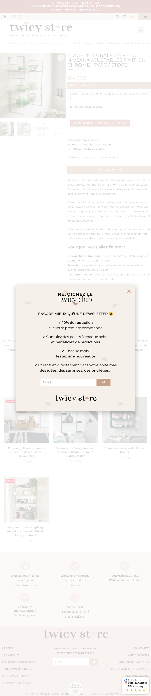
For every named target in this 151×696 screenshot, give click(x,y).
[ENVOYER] (103, 382)
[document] (75, 348)
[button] (129, 291)
